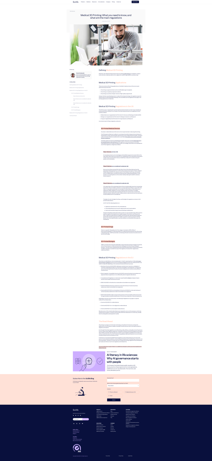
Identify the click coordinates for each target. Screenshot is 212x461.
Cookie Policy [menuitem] (130, 455)
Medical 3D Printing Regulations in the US (78, 90)
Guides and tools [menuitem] (114, 414)
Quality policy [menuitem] (113, 431)
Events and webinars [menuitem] (115, 412)
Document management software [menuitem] (132, 411)
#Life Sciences (72, 11)
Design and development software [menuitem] (103, 412)
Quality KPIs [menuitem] (128, 420)
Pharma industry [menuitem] (100, 424)
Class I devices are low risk (79, 96)
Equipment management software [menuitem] (132, 425)
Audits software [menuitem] (129, 419)
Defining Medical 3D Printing (76, 84)
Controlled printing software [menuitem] (102, 414)
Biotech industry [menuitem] (100, 428)
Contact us (118, 1)
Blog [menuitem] (111, 411)
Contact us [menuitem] (113, 429)
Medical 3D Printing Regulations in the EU (78, 112)
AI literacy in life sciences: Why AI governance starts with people (123, 358)
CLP (134, 278)
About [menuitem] (112, 424)
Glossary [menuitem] (112, 416)
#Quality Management (112, 351)
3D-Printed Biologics (75, 110)
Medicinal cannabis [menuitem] (100, 431)
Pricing (113, 1)
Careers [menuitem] (112, 426)
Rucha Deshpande (80, 73)
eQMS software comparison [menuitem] (102, 417)
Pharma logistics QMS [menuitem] (101, 429)
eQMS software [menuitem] (99, 411)
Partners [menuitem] (112, 428)
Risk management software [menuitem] (131, 417)
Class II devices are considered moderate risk (82, 99)
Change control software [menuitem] (130, 416)
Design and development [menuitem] (130, 426)
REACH (129, 278)
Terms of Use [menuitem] (108, 455)
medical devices (127, 73)
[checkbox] (123, 394)
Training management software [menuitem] (132, 412)
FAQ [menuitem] (111, 417)
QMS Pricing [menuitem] (99, 416)
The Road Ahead (73, 115)
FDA (130, 137)
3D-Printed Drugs (75, 107)
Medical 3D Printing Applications (77, 87)
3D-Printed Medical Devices (77, 93)
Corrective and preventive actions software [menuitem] (132, 423)
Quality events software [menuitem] (130, 414)
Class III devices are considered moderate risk (82, 103)
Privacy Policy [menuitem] (121, 455)
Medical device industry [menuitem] (101, 426)
